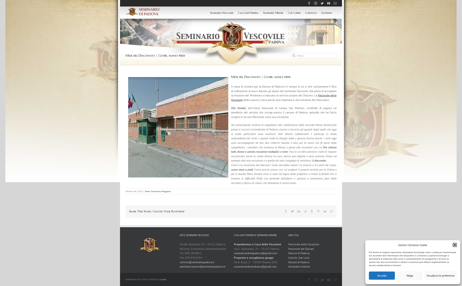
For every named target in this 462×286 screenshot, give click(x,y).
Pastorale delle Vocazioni (303, 244)
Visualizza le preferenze (440, 275)
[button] (455, 245)
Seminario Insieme (299, 266)
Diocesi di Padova (298, 262)
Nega (410, 275)
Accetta (381, 275)
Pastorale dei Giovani (301, 249)
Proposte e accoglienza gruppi (253, 257)
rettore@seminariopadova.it (197, 262)
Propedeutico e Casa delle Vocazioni (257, 244)
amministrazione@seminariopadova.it (203, 266)
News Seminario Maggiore (158, 191)
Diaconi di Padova (299, 253)
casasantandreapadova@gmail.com (255, 253)
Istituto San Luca (298, 257)
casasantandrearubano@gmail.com (255, 266)
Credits (163, 279)
